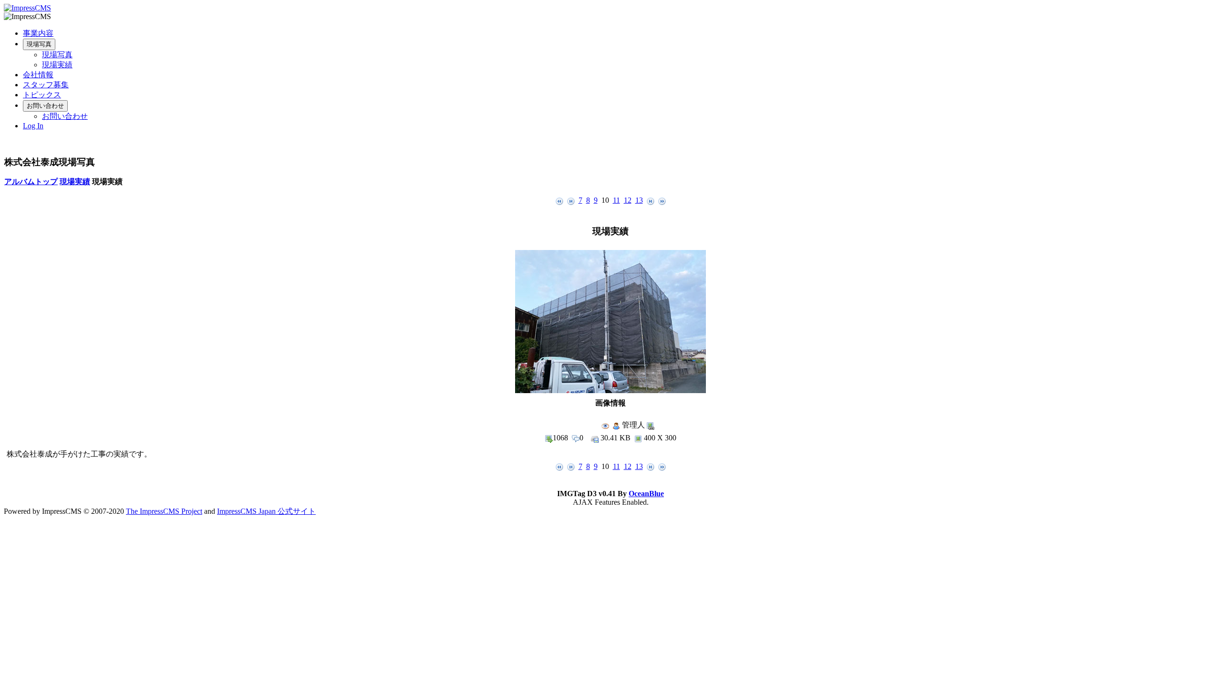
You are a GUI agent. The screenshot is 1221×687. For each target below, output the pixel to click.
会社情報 (38, 75)
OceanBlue (646, 493)
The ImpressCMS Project (164, 511)
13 (639, 200)
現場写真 (39, 44)
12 (627, 200)
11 (616, 200)
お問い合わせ (45, 105)
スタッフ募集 (46, 85)
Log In (33, 126)
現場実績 (57, 65)
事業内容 (38, 33)
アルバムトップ (31, 181)
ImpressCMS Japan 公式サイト (266, 511)
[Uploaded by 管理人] (610, 390)
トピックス (42, 95)
